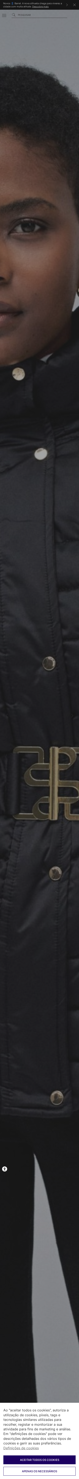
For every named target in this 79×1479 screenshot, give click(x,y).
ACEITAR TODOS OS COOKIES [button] (39, 1460)
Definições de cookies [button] (21, 1448)
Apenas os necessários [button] (39, 1471)
